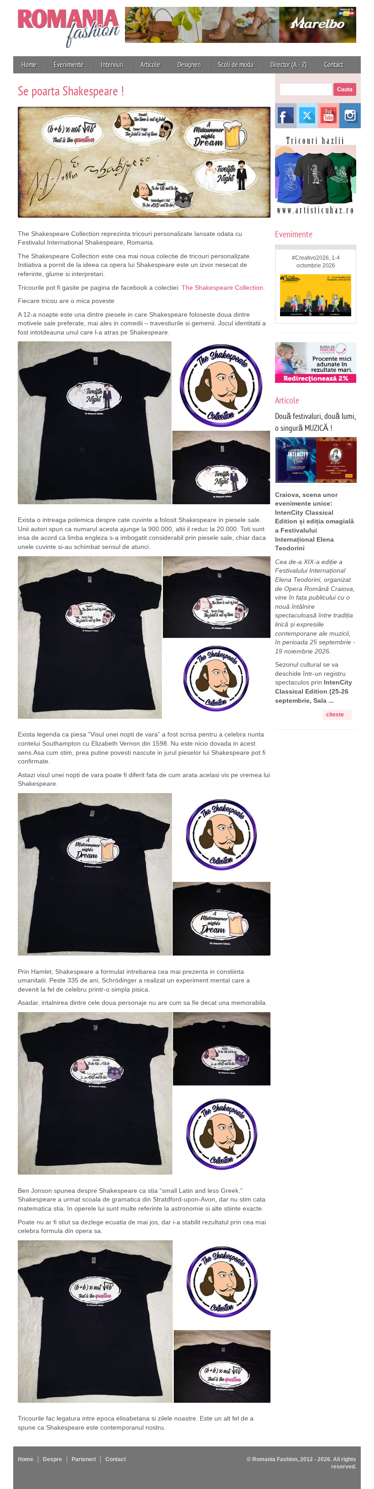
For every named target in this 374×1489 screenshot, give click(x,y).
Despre (52, 1459)
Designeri (189, 65)
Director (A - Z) (288, 65)
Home (28, 65)
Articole (150, 65)
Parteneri (84, 1459)
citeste (335, 714)
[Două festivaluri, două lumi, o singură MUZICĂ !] (316, 480)
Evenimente (68, 65)
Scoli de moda (235, 65)
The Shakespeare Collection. (223, 287)
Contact (333, 65)
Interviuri (112, 65)
